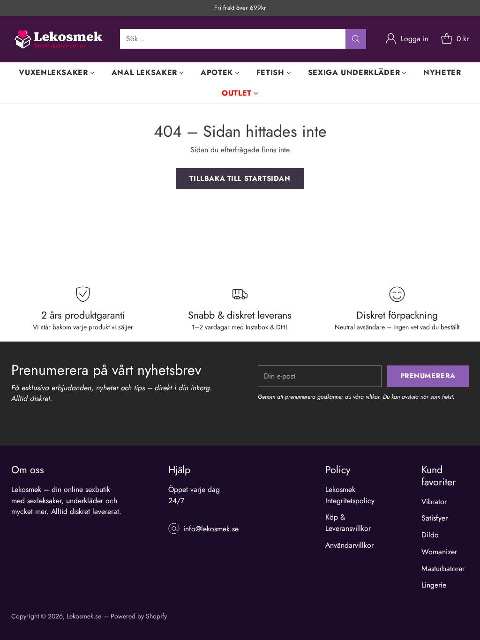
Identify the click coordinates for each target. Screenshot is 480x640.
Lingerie (433, 585)
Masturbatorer (443, 568)
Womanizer (439, 551)
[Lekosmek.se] (58, 39)
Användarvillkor (349, 545)
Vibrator (434, 501)
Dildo (430, 534)
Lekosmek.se (84, 616)
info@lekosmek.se (211, 528)
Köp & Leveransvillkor (348, 523)
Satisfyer (434, 518)
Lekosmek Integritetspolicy (350, 495)
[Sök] (355, 39)
